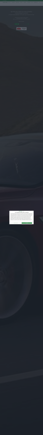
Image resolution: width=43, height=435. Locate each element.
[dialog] (21, 217)
